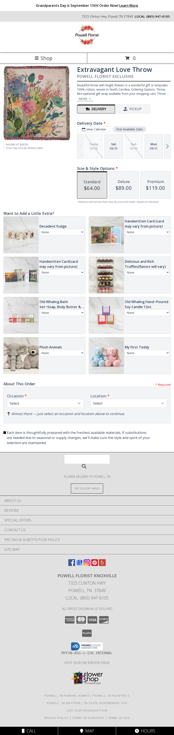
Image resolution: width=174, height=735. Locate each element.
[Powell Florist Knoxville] (87, 47)
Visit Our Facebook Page (87, 662)
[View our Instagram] (87, 564)
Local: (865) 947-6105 (87, 598)
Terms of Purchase (88, 718)
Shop (46, 57)
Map (88, 731)
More (83, 99)
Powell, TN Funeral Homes (67, 695)
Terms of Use (119, 718)
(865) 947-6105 (158, 16)
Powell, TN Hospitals (111, 695)
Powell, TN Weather (63, 703)
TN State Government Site (105, 703)
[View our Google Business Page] (79, 564)
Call (30, 731)
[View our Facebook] (71, 564)
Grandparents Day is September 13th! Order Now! (87, 5)
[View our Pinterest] (94, 564)
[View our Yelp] (102, 564)
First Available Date (129, 129)
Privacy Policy (56, 718)
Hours (147, 731)
